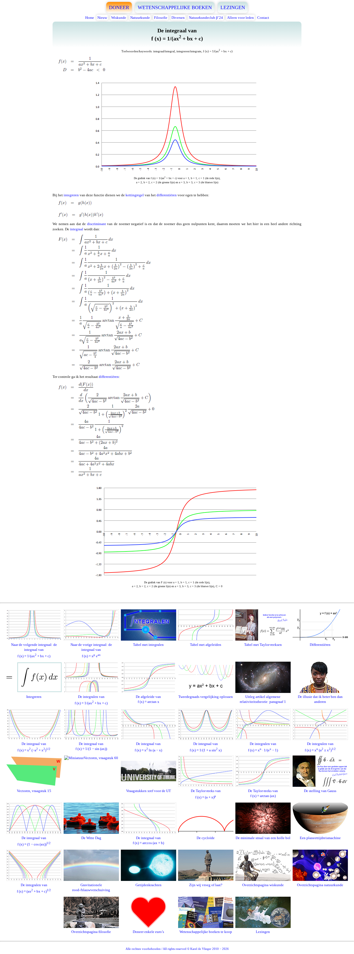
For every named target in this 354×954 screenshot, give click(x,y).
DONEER (119, 7)
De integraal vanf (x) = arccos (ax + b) (148, 840)
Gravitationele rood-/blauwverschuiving (91, 887)
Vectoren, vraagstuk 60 (101, 758)
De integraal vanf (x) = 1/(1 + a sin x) (206, 747)
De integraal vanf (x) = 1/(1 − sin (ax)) (91, 746)
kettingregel (135, 195)
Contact (263, 18)
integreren (71, 195)
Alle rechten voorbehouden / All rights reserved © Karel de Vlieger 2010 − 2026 (177, 948)
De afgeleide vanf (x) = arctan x (148, 699)
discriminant (96, 224)
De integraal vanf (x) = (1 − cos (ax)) (34, 841)
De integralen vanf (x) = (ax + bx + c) (34, 888)
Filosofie (160, 18)
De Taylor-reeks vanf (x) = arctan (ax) (263, 793)
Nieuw (102, 18)
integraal (76, 229)
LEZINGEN (232, 7)
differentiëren (167, 195)
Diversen (178, 18)
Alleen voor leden (240, 18)
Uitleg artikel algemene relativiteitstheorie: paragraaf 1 (263, 699)
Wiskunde (118, 18)
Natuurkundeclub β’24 (206, 18)
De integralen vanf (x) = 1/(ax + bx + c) (91, 700)
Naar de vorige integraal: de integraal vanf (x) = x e (91, 650)
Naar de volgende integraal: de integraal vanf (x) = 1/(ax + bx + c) (34, 650)
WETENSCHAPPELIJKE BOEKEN (175, 7)
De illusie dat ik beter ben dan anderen (320, 699)
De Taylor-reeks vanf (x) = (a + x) (206, 794)
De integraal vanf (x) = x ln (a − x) (148, 747)
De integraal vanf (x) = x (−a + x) (33, 747)
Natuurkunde (140, 18)
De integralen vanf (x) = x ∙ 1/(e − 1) (263, 747)
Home (89, 18)
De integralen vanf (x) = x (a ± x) (320, 747)
